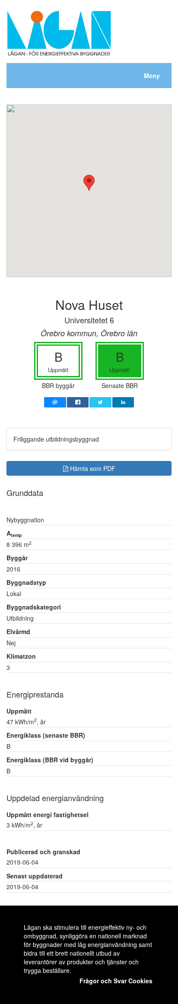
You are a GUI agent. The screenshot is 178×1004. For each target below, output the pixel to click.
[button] (89, 182)
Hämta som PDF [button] (91, 468)
